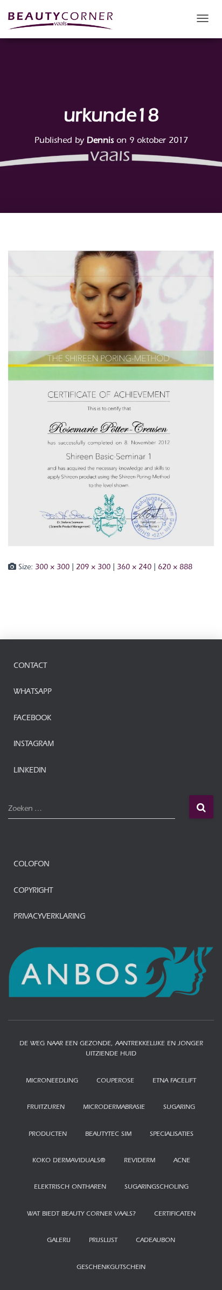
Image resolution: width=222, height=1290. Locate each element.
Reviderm (139, 1161)
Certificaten (175, 1214)
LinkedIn (29, 771)
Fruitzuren (46, 1108)
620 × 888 (175, 568)
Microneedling (52, 1081)
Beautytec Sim (108, 1135)
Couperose (115, 1081)
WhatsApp (32, 692)
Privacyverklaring (49, 917)
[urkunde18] (111, 399)
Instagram (33, 745)
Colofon (31, 865)
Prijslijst (103, 1241)
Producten (48, 1135)
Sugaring (179, 1108)
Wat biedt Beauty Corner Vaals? (81, 1214)
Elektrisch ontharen (70, 1187)
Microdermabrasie (114, 1108)
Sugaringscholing (156, 1187)
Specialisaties (171, 1135)
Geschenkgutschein (111, 1268)
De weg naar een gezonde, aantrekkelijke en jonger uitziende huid (111, 1049)
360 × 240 (134, 568)
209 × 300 (93, 568)
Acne (182, 1161)
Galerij (59, 1241)
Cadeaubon (155, 1241)
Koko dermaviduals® (69, 1161)
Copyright (33, 891)
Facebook (32, 719)
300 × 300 (52, 568)
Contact (30, 667)
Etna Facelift (174, 1081)
